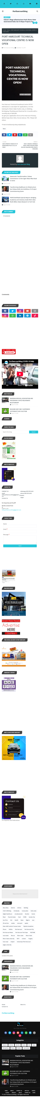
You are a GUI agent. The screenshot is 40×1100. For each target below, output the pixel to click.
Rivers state (20, 935)
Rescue (13, 935)
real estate (6, 935)
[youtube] (30, 4)
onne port (19, 923)
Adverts (13, 908)
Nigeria (28, 920)
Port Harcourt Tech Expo (21, 932)
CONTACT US (5, 491)
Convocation (25, 911)
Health (16, 920)
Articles (19, 908)
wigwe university (7, 945)
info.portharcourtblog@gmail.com (11, 510)
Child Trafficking (7, 911)
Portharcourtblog (20, 11)
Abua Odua (5, 908)
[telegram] (36, 4)
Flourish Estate (12, 917)
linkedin (22, 495)
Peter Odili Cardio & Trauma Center (12, 926)
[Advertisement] (20, 277)
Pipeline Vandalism (28, 926)
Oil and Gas (6, 923)
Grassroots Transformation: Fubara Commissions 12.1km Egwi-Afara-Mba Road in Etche (23, 178)
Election (27, 914)
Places (4, 929)
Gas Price (5, 920)
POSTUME (32, 932)
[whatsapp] (23, 4)
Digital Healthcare (7, 914)
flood (4, 917)
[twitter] (10, 4)
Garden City (32, 917)
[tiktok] (35, 315)
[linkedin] (20, 315)
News (8, 30)
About (12, 1090)
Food (19, 917)
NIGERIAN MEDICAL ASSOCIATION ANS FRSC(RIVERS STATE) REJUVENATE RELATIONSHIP (21, 400)
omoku (13, 923)
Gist (11, 920)
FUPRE (24, 917)
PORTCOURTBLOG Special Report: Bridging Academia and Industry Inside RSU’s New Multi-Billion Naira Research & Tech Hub (23, 200)
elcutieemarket (19, 914)
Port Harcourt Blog (8, 47)
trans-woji (5, 941)
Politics (11, 929)
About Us (22, 1004)
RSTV (18, 938)
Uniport (12, 941)
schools (24, 938)
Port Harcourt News (8, 932)
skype (22, 497)
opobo (26, 923)
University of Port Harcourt (24, 941)
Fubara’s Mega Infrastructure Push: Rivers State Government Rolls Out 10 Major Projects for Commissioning (20, 21)
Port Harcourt (18, 929)
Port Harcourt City (29, 929)
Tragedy (30, 938)
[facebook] (4, 4)
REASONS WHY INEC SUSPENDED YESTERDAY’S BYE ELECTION (20, 410)
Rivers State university (8, 938)
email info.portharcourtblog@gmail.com (10, 495)
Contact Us (5, 498)
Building (26, 908)
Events (33, 914)
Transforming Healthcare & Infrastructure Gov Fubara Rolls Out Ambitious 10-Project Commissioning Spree (23, 189)
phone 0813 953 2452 (26, 493)
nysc (33, 920)
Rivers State (29, 935)
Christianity (16, 911)
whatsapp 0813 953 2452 (26, 491)
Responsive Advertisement (20, 894)
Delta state (33, 911)
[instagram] (17, 4)
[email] (35, 311)
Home (4, 30)
